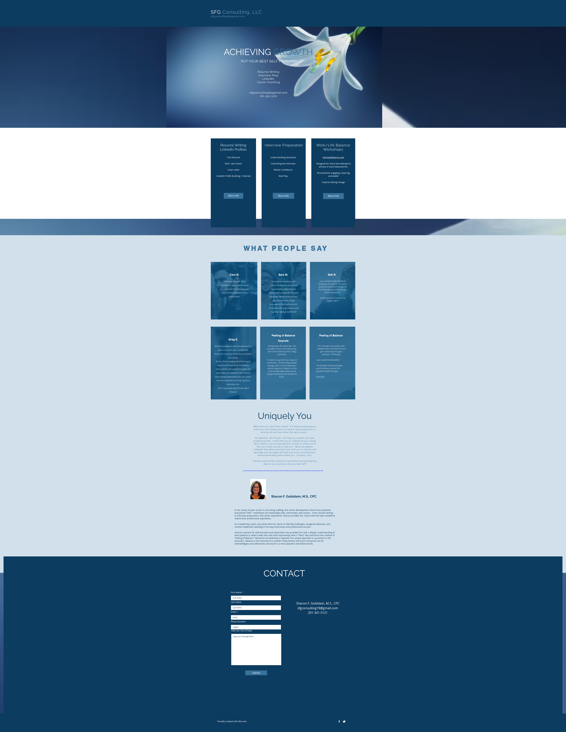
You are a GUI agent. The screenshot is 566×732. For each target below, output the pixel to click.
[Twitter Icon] (344, 721)
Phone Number (238, 622)
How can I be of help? (241, 631)
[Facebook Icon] (339, 721)
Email (233, 612)
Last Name (236, 602)
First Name (236, 592)
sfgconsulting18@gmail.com (228, 16)
